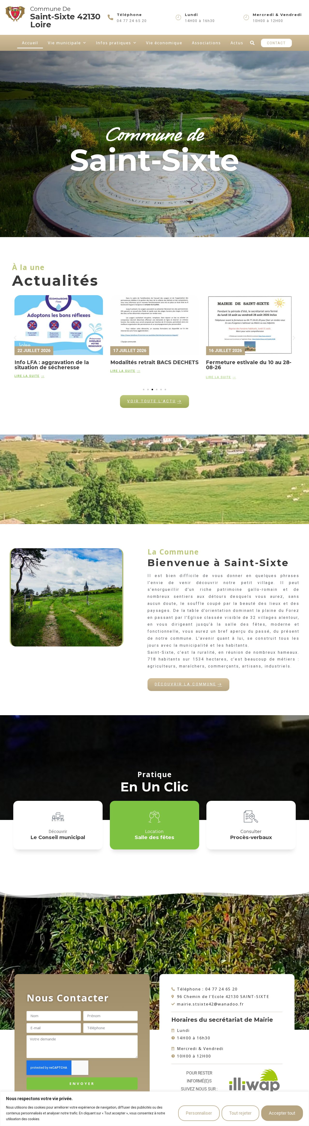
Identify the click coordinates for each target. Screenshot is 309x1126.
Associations (206, 42)
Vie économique (164, 42)
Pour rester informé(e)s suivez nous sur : (199, 1081)
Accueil (30, 42)
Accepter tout (282, 1113)
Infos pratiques (113, 42)
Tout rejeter (240, 1113)
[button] (252, 43)
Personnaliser (199, 1113)
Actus (237, 42)
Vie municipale (64, 42)
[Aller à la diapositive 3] (152, 389)
